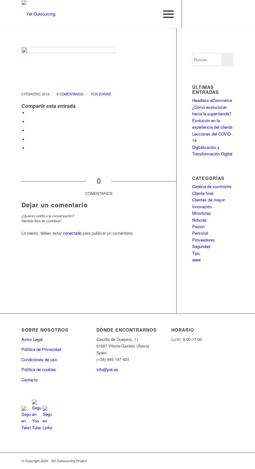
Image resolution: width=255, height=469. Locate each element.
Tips (196, 253)
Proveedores (203, 240)
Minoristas (201, 213)
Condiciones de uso (39, 359)
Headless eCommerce (212, 100)
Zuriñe (105, 94)
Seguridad (201, 246)
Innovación (202, 206)
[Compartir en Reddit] (29, 148)
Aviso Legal (32, 339)
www (196, 260)
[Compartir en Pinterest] (29, 139)
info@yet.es (107, 369)
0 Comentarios (70, 94)
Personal (200, 233)
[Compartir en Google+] (29, 130)
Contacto (29, 380)
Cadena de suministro (211, 186)
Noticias (199, 220)
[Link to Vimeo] (219, 14)
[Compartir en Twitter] (29, 122)
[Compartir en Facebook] (29, 113)
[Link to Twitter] (191, 14)
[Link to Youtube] (201, 14)
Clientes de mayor (208, 200)
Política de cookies (38, 369)
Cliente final (202, 193)
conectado (72, 233)
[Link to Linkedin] (210, 14)
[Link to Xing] (229, 14)
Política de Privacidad (41, 349)
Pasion (198, 226)
